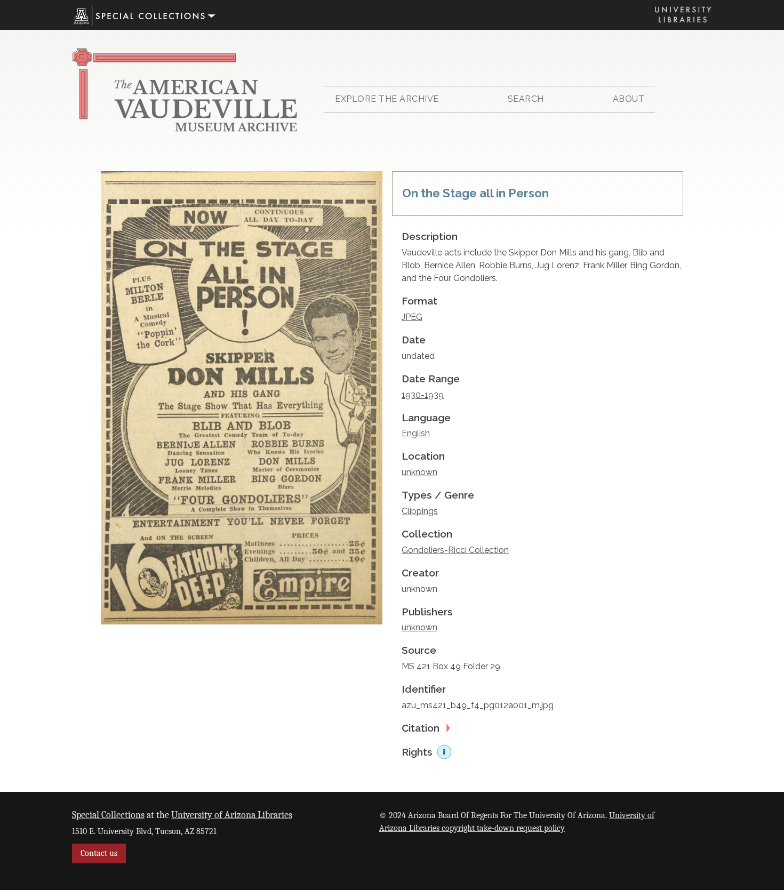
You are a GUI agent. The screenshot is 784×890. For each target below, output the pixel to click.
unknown (419, 472)
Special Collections (108, 814)
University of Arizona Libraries (231, 814)
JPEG (412, 317)
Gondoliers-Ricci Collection (455, 550)
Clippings (420, 511)
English (416, 433)
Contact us (99, 853)
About (629, 99)
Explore (387, 99)
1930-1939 (423, 395)
